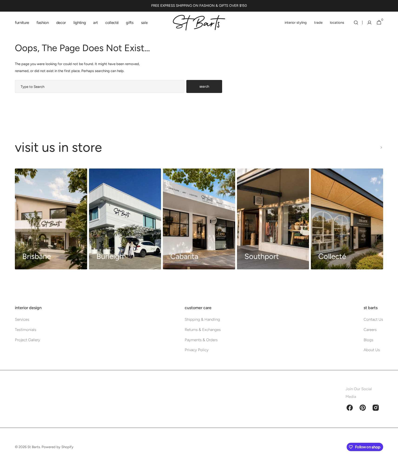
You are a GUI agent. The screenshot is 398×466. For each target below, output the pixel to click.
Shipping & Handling (202, 319)
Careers (370, 329)
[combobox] (99, 86)
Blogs (368, 339)
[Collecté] (347, 219)
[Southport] (273, 219)
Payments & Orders (201, 339)
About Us (372, 349)
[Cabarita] (199, 219)
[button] (356, 22)
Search (204, 86)
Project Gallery (27, 339)
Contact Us (373, 319)
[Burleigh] (125, 219)
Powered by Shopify (57, 447)
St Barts (33, 447)
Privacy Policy (197, 349)
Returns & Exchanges (203, 329)
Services (22, 319)
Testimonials (25, 329)
